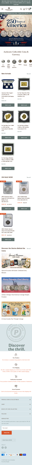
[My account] (24, 9)
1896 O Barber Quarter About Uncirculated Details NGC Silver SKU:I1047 (8, 230)
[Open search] (21, 9)
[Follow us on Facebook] (3, 447)
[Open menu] (2, 9)
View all (28, 73)
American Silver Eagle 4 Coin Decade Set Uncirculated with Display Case (8, 95)
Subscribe (6, 432)
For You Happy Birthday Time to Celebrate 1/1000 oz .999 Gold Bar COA (7, 159)
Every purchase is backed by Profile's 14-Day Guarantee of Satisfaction (16, 381)
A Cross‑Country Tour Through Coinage (12, 319)
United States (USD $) (7, 440)
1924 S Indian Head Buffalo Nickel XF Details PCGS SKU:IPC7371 (24, 198)
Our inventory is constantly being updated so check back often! (16, 359)
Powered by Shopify (5, 461)
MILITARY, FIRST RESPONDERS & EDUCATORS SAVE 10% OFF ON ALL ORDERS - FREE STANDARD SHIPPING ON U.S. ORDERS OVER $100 (16, 3)
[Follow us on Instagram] (6, 447)
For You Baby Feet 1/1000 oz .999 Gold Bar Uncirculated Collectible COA (8, 128)
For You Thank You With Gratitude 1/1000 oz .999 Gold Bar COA (23, 94)
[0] (29, 9)
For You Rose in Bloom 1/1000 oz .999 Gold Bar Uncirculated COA (23, 127)
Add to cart (8, 105)
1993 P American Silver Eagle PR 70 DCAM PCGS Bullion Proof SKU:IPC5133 (8, 199)
